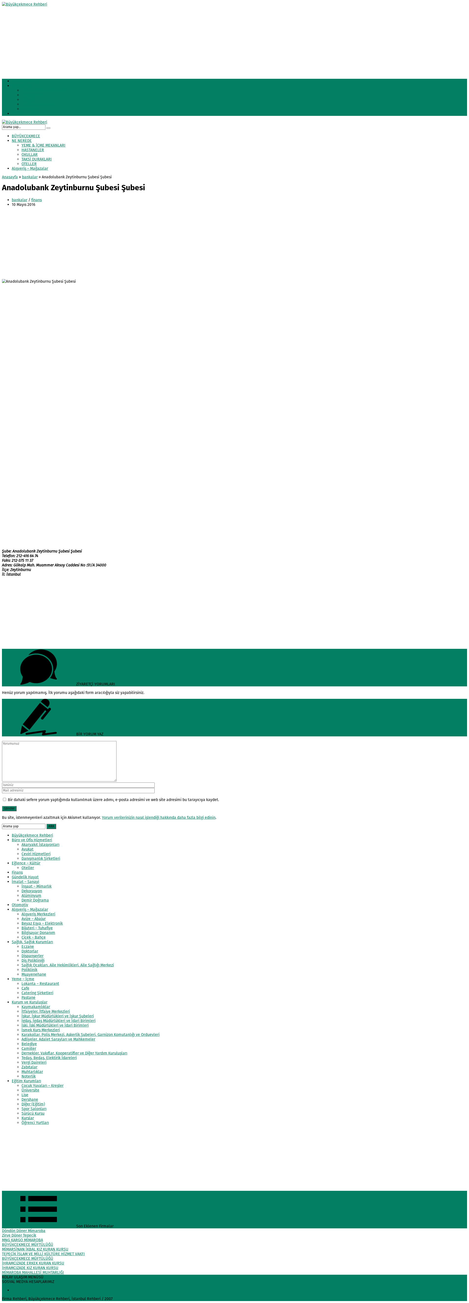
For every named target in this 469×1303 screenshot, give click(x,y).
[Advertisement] (148, 41)
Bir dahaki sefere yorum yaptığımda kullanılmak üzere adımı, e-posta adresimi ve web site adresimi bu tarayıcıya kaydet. (113, 799)
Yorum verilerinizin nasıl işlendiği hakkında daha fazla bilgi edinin (158, 817)
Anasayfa (10, 177)
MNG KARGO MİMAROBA (22, 1240)
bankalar (30, 177)
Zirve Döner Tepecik (19, 1235)
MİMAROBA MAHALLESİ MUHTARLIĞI (33, 1272)
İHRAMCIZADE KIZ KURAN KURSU (30, 1267)
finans (36, 200)
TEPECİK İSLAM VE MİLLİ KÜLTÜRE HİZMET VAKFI (43, 1254)
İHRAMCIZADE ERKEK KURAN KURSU (33, 1263)
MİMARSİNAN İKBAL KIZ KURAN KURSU (35, 1249)
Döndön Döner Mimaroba (23, 1230)
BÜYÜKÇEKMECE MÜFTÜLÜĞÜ (27, 1244)
